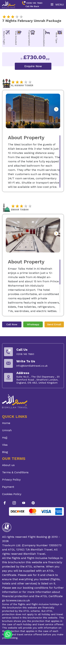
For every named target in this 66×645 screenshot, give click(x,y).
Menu (59, 4)
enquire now (33, 66)
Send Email (54, 324)
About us (8, 465)
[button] (56, 109)
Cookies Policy (11, 494)
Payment (8, 486)
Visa (5, 444)
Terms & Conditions (15, 472)
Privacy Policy (11, 479)
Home (6, 423)
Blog (5, 452)
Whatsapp (33, 324)
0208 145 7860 (34, 3)
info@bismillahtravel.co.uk (32, 365)
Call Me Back (32, 6)
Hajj (4, 437)
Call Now (11, 324)
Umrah (7, 430)
